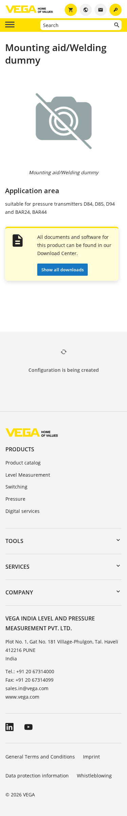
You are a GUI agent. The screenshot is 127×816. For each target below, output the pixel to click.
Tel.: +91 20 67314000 (29, 671)
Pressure (15, 499)
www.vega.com (22, 697)
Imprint (91, 756)
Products (19, 449)
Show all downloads (62, 270)
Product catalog (23, 462)
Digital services (22, 511)
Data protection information (37, 775)
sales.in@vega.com (26, 688)
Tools (14, 541)
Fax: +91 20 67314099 (29, 680)
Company (19, 592)
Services (17, 566)
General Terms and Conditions (40, 756)
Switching (16, 486)
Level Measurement (27, 475)
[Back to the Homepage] (31, 432)
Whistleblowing (94, 775)
